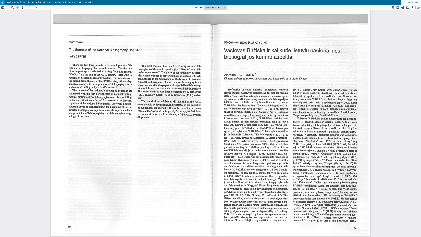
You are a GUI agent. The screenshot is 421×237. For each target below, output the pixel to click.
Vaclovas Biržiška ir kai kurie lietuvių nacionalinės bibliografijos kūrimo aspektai (50, 2)
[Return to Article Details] (2, 2)
